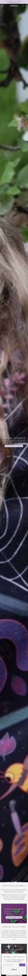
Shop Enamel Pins (14, 917)
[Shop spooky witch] (14, 953)
